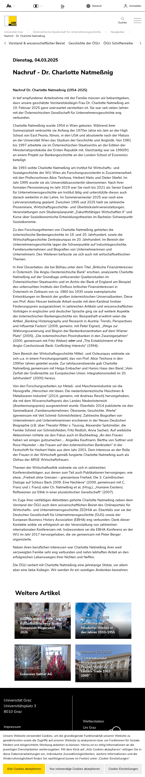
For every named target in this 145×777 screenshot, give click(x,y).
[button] (10, 5)
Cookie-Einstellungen (123, 769)
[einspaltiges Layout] (63, 5)
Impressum (12, 727)
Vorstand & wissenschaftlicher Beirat (37, 43)
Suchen (122, 22)
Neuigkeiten (118, 32)
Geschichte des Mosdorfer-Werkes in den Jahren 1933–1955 (98, 627)
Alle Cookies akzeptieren (24, 769)
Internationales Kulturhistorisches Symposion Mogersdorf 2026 (37, 625)
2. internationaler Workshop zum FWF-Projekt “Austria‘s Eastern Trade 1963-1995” (97, 667)
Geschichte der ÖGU (84, 43)
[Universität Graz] (10, 22)
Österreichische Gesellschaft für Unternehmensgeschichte (67, 32)
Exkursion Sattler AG (36, 674)
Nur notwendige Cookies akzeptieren (75, 769)
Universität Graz (14, 32)
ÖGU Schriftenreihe (118, 43)
